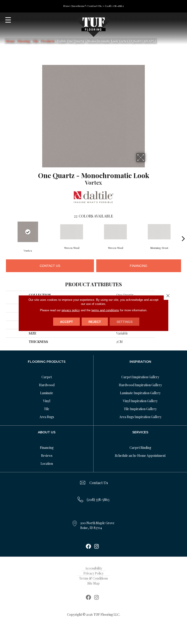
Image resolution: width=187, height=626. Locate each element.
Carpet (47, 377)
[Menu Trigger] (8, 20)
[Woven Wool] (72, 231)
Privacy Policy (93, 573)
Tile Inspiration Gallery (140, 409)
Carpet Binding (140, 447)
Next (183, 231)
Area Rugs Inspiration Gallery (140, 417)
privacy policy (71, 310)
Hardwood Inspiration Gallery (140, 385)
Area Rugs (46, 417)
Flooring (24, 41)
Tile (35, 41)
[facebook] (88, 547)
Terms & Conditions (93, 578)
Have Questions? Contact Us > (83, 6)
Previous (3, 231)
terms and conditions (105, 310)
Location (47, 463)
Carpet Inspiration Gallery (140, 377)
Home (10, 41)
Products (47, 41)
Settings (124, 321)
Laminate (46, 393)
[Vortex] (28, 231)
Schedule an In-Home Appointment (140, 455)
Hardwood (47, 385)
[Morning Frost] (159, 231)
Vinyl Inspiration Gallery (140, 401)
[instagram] (96, 547)
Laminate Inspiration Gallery (140, 393)
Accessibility (93, 568)
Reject (94, 321)
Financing (138, 266)
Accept (66, 321)
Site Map (93, 583)
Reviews (46, 455)
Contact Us (50, 266)
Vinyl (46, 401)
